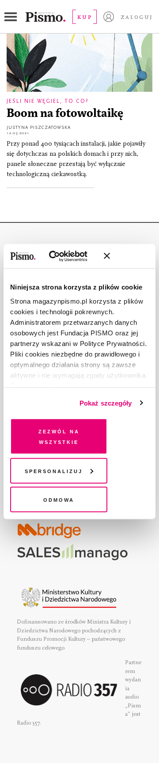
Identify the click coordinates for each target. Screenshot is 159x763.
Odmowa (58, 499)
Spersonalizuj (54, 470)
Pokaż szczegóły (106, 402)
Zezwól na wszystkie (59, 436)
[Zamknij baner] (130, 256)
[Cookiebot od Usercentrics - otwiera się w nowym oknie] (61, 256)
